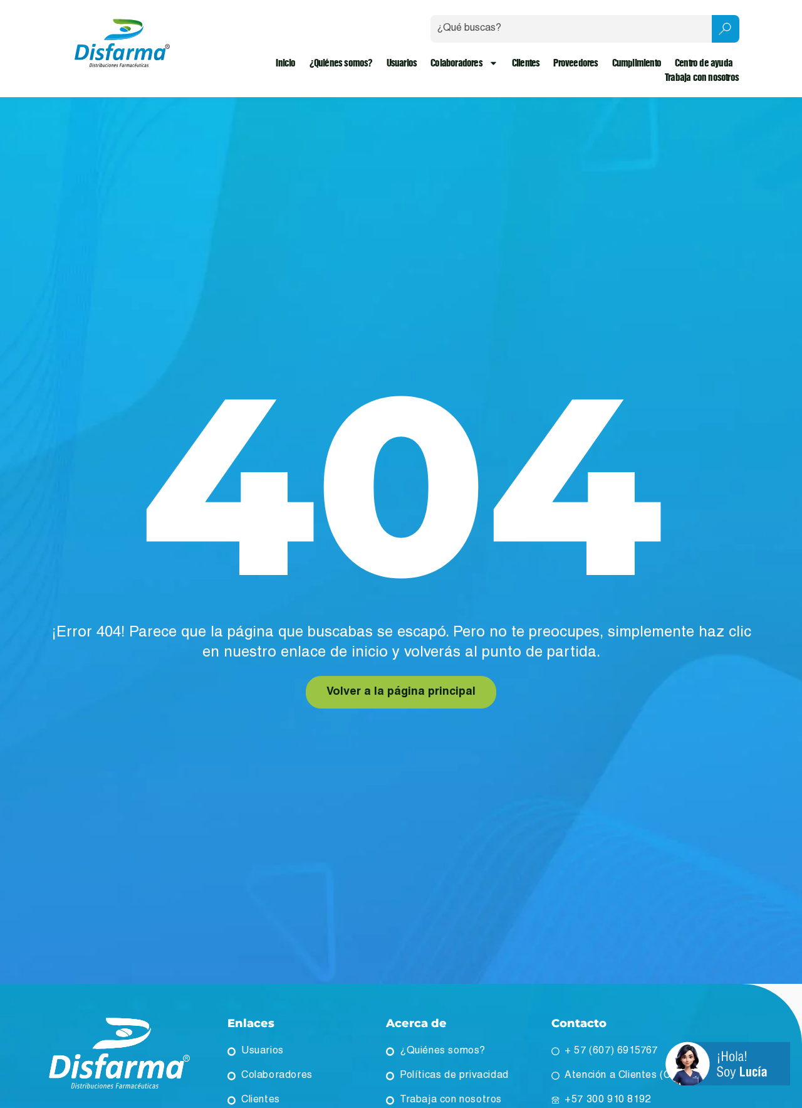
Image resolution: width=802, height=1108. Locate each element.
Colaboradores (456, 63)
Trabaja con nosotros (702, 77)
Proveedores (575, 63)
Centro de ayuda (703, 63)
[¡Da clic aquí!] (727, 1065)
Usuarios (402, 63)
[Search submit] (725, 29)
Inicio (285, 63)
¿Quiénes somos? (341, 63)
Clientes (526, 63)
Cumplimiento (636, 63)
